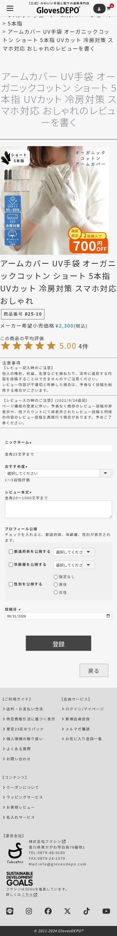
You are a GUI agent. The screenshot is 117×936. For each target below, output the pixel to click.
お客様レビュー (21, 807)
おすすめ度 (17, 466)
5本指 (15, 23)
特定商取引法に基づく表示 (31, 718)
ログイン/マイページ (85, 708)
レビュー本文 (19, 492)
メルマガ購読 (78, 728)
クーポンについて (23, 787)
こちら (27, 894)
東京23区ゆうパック (25, 728)
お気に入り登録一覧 (84, 738)
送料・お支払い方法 (25, 708)
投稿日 (13, 609)
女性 (63, 592)
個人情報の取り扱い (25, 738)
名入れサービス (21, 817)
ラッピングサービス (25, 797)
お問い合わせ (19, 758)
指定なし (67, 576)
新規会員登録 (78, 718)
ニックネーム (19, 442)
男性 (63, 584)
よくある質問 (19, 748)
